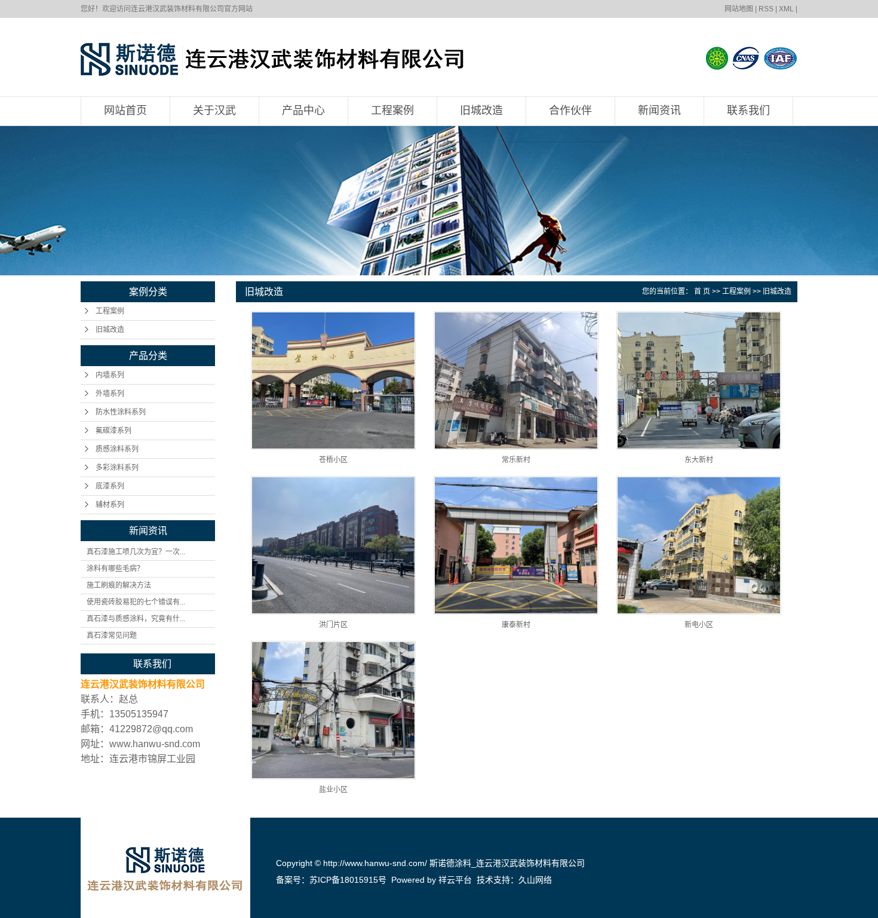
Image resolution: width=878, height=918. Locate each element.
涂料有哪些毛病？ (115, 568)
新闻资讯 (659, 110)
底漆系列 (110, 486)
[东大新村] (698, 380)
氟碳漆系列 (113, 430)
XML (786, 9)
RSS (766, 9)
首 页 (702, 291)
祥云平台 (455, 880)
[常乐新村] (516, 380)
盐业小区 (333, 789)
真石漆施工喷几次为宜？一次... (136, 552)
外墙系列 (110, 393)
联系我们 (748, 110)
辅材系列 (110, 505)
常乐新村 (516, 460)
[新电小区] (698, 545)
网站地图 (738, 9)
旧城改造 (481, 110)
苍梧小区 (333, 460)
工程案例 (392, 110)
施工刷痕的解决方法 (119, 585)
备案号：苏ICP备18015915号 (331, 880)
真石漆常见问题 (112, 635)
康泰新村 (516, 625)
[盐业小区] (333, 710)
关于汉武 (214, 110)
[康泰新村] (516, 545)
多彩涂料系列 (117, 467)
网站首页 (125, 110)
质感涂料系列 (117, 449)
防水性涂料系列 (121, 412)
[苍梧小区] (333, 380)
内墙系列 (110, 375)
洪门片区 (333, 625)
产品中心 (303, 110)
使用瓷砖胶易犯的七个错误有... (136, 602)
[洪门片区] (333, 545)
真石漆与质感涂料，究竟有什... (136, 619)
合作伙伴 (570, 110)
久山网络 (535, 880)
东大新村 (698, 460)
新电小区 (698, 625)
